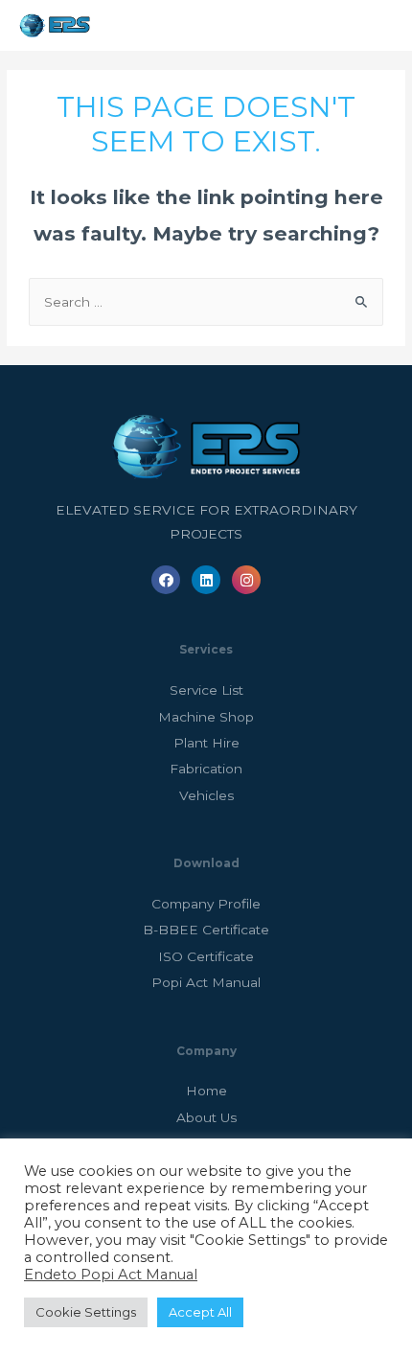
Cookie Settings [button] (85, 1312)
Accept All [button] (200, 1312)
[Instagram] (246, 579)
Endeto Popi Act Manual (110, 1274)
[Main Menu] (373, 25)
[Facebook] (165, 579)
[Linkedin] (206, 579)
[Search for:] (206, 302)
